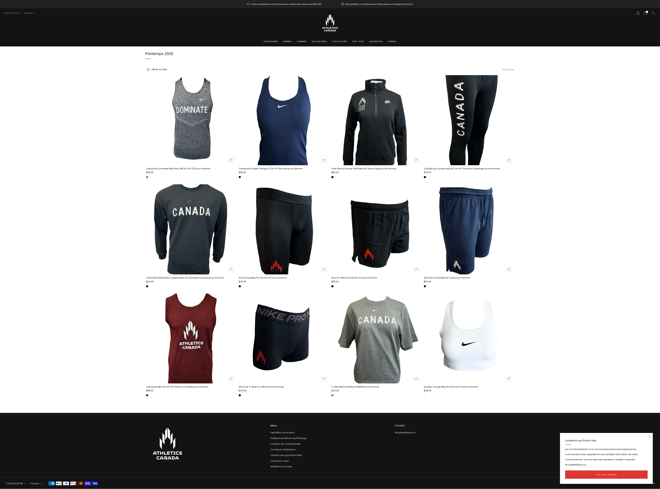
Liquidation (376, 41)
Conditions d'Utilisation (283, 449)
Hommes (302, 41)
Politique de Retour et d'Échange (288, 438)
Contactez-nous (279, 461)
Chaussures (270, 41)
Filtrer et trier (159, 69)
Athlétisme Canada (281, 466)
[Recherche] (653, 13)
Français (28, 13)
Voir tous (358, 41)
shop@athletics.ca (405, 432)
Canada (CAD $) (11, 13)
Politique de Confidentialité (285, 443)
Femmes (287, 41)
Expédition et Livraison (282, 432)
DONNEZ (392, 41)
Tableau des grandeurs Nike (286, 455)
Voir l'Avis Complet (606, 474)
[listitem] (284, 4)
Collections (339, 41)
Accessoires (319, 41)
